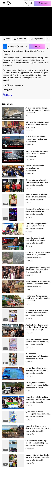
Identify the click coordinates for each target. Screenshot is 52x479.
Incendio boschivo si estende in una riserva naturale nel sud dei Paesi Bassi (37, 239)
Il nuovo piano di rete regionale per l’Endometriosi (35, 167)
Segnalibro (38, 38)
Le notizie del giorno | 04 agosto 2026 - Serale (37, 225)
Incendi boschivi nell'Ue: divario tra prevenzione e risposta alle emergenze (37, 196)
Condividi (21, 38)
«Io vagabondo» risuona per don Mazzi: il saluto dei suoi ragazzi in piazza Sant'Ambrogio (38, 268)
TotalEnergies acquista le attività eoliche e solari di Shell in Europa (37, 340)
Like (8, 38)
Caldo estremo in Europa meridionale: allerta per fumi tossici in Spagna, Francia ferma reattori (36, 442)
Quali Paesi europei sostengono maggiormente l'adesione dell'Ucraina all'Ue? (38, 413)
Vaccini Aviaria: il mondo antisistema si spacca (37, 152)
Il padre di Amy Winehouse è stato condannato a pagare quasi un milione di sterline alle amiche (37, 210)
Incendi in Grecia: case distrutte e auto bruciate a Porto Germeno (37, 427)
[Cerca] (26, 3)
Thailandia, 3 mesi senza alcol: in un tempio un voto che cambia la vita (37, 297)
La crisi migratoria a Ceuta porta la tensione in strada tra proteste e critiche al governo (37, 456)
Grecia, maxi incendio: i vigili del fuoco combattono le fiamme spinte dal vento (38, 384)
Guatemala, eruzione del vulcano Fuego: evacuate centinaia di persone (37, 181)
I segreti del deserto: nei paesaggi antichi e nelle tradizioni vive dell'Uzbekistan (36, 369)
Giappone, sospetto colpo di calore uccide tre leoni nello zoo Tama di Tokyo (37, 311)
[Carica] (31, 3)
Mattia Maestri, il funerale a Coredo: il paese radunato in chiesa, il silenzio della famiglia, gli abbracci (38, 282)
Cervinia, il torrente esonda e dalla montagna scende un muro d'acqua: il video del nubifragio (38, 253)
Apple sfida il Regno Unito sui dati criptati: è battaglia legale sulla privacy (38, 326)
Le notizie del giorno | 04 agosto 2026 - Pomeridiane (38, 398)
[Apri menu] (4, 3)
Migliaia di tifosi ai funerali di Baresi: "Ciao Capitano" (37, 123)
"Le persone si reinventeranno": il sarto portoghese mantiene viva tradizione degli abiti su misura (37, 355)
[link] (15, 46)
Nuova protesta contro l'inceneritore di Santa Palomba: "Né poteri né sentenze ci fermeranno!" (37, 138)
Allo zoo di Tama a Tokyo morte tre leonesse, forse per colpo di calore (37, 109)
